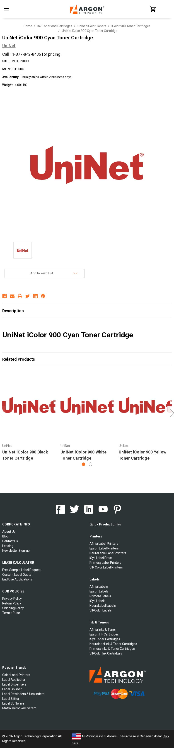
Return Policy (11, 603)
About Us (8, 531)
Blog (5, 536)
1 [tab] (83, 464)
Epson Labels (98, 591)
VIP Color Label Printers (106, 567)
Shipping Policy (13, 608)
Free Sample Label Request (21, 570)
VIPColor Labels (100, 610)
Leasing (7, 546)
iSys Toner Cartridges (104, 639)
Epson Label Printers (104, 548)
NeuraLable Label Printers (107, 553)
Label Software (13, 703)
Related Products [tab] (18, 359)
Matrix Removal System (19, 708)
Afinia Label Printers (103, 543)
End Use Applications (17, 579)
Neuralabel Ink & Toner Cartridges (113, 644)
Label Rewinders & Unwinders (23, 694)
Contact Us (10, 541)
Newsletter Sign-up (16, 550)
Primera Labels (100, 596)
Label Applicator (13, 679)
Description (13, 310)
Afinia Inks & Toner (102, 629)
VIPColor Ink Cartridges (105, 653)
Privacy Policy (12, 598)
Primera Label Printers (105, 562)
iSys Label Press (101, 558)
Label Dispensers (14, 684)
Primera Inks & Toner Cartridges (112, 648)
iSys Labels (97, 601)
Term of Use (11, 613)
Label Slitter (10, 698)
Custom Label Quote (16, 574)
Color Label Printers (16, 675)
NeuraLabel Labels (102, 605)
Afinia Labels (98, 586)
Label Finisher (12, 689)
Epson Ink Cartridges (104, 634)
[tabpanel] (29, 416)
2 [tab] (90, 464)
